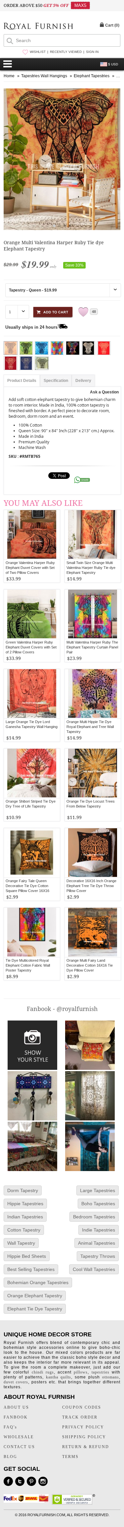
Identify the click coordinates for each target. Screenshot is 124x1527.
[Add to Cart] (53, 311)
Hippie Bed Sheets (26, 1256)
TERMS (70, 1456)
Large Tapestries (97, 1190)
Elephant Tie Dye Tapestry (34, 1308)
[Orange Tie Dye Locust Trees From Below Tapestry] (92, 773)
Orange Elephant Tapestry (34, 1295)
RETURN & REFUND (85, 1447)
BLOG (10, 1456)
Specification (56, 380)
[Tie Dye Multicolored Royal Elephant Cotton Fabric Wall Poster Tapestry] (32, 932)
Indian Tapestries (25, 1216)
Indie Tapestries (98, 1230)
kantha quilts (58, 1377)
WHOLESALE (19, 1437)
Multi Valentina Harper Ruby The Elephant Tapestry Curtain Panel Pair (92, 647)
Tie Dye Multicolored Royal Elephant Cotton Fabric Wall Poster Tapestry (28, 965)
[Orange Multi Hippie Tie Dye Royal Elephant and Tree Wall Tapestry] (92, 693)
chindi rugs (43, 1372)
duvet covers (16, 1382)
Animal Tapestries (96, 1243)
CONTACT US (19, 1447)
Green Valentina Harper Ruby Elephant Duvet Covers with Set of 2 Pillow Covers (31, 647)
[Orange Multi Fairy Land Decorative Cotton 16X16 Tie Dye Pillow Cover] (92, 932)
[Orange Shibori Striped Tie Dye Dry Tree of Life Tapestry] (32, 773)
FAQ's (10, 1427)
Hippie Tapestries (25, 1203)
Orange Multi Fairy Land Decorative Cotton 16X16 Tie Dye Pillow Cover (89, 965)
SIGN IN (92, 52)
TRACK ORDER (80, 1417)
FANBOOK (16, 1417)
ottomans (110, 1377)
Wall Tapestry (21, 1243)
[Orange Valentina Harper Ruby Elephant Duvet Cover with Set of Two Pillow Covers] (32, 534)
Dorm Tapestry (22, 1190)
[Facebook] (8, 1481)
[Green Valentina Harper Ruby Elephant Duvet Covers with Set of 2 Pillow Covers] (32, 614)
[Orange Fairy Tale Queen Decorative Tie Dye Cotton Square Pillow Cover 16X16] (32, 853)
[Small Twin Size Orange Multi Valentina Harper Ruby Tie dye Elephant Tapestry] (92, 534)
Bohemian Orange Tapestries (37, 1282)
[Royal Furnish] (38, 27)
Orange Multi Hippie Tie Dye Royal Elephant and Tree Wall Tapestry (90, 727)
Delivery (83, 380)
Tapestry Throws (97, 1256)
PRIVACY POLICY (83, 1427)
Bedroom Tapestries (94, 1216)
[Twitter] (19, 1481)
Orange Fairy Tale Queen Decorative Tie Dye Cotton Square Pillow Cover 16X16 (27, 886)
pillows (81, 1372)
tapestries (100, 1372)
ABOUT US (16, 1407)
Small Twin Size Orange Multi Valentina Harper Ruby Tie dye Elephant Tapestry (90, 568)
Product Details (21, 380)
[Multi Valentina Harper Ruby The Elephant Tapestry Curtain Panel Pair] (92, 614)
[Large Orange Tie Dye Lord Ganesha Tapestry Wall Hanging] (32, 693)
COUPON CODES (81, 1407)
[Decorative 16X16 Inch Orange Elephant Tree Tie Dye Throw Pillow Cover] (92, 853)
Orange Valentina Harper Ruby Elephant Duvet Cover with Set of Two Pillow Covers (30, 568)
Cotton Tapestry (23, 1230)
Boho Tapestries (98, 1203)
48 (94, 312)
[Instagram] (43, 1481)
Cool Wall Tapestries (94, 1269)
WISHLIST (38, 52)
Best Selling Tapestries (31, 1269)
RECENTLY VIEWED (66, 52)
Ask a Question (104, 392)
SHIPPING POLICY (84, 1437)
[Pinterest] (31, 1481)
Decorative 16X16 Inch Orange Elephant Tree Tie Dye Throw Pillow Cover (91, 886)
